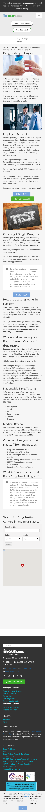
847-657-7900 (26, 169)
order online (17, 96)
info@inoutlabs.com (13, 671)
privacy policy (27, 795)
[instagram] (21, 675)
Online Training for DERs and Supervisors (23, 460)
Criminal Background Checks (19, 455)
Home (5, 47)
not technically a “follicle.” (16, 188)
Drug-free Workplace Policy (18, 450)
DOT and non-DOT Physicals (18, 452)
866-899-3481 (26, 669)
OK (23, 808)
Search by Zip (10, 527)
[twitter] (9, 675)
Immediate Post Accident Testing (20, 467)
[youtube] (17, 675)
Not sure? (36, 165)
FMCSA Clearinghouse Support (19, 462)
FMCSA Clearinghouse (12, 376)
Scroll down (15, 310)
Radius (7, 535)
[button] (22, 565)
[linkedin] (13, 675)
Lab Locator (14, 399)
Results (25, 535)
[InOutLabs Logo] (12, 15)
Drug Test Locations (18, 47)
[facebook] (4, 675)
